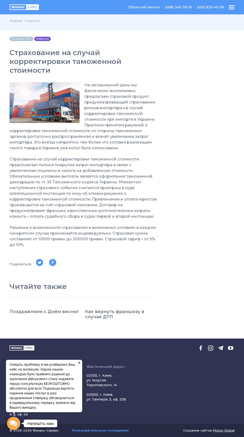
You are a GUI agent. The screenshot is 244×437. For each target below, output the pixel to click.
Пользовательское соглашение (100, 430)
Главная (16, 21)
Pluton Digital (223, 430)
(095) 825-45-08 (210, 7)
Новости (33, 21)
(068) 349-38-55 (178, 7)
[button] (13, 423)
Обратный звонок (144, 7)
